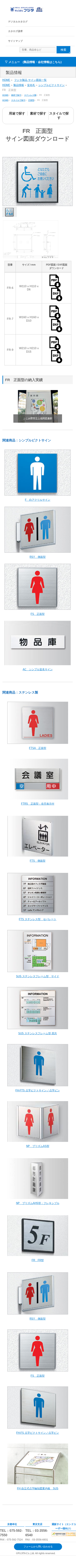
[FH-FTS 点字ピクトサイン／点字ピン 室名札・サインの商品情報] (37, 1084)
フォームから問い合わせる (38, 1546)
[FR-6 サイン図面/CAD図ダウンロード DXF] (56, 299)
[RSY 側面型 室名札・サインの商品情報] (37, 550)
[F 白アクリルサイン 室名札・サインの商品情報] (37, 493)
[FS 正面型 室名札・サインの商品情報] (37, 607)
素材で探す (38, 113)
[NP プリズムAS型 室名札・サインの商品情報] (37, 1139)
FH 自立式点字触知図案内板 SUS (37, 1488)
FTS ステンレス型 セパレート (37, 919)
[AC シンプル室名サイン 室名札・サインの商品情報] (37, 663)
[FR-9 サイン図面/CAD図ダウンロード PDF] (56, 348)
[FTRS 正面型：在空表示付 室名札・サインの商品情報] (37, 797)
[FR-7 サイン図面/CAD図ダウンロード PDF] (56, 317)
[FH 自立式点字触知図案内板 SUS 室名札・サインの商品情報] (37, 1482)
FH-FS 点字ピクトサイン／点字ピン (37, 1432)
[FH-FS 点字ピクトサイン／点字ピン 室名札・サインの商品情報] (37, 1426)
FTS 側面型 (37, 860)
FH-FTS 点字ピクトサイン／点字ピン (37, 1090)
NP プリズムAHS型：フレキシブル (37, 1203)
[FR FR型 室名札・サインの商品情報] (37, 1253)
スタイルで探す (59, 115)
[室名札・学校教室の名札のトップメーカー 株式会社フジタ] (26, 8)
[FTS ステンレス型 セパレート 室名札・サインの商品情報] (37, 912)
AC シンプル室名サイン (38, 669)
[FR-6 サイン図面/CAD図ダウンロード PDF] (56, 286)
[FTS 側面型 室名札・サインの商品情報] (37, 854)
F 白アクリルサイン (37, 499)
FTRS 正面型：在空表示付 (37, 803)
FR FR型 (38, 1260)
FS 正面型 (38, 613)
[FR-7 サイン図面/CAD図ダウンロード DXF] (56, 330)
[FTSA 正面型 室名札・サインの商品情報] (37, 741)
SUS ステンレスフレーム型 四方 (37, 1033)
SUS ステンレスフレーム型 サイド (37, 976)
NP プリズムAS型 (37, 1146)
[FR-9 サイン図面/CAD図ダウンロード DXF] (56, 361)
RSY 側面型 (38, 556)
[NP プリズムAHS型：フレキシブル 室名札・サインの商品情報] (37, 1196)
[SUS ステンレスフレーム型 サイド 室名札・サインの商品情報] (37, 970)
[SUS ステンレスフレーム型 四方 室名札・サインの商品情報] (37, 1027)
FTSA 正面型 (37, 748)
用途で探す (17, 113)
